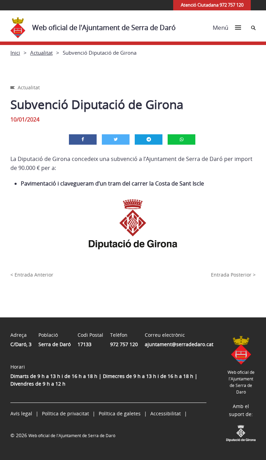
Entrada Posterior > (233, 274)
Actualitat (41, 52)
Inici (15, 52)
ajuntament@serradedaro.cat (179, 344)
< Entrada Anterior (31, 274)
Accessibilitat (165, 413)
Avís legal (21, 413)
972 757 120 (124, 344)
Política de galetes (120, 413)
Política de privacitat (65, 413)
